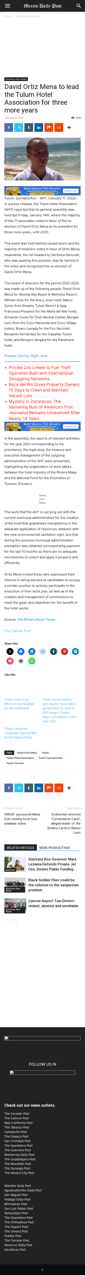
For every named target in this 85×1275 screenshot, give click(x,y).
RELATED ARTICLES (20, 848)
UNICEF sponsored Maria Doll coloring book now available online (22, 818)
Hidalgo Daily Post (17, 1199)
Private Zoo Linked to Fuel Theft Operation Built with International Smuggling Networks (41, 373)
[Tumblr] (28, 127)
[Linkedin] (38, 127)
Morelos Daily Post (17, 1186)
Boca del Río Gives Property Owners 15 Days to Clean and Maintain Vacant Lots (44, 390)
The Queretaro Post (18, 1217)
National (10, 869)
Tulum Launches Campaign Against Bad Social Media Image (20, 733)
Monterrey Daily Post (19, 1155)
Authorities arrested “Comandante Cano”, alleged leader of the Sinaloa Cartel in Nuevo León (64, 823)
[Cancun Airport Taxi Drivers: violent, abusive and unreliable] (15, 905)
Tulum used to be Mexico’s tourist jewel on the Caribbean (19, 704)
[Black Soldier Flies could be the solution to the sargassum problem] (15, 885)
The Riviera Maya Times (36, 619)
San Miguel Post (16, 1195)
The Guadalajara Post (20, 1159)
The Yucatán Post (16, 1113)
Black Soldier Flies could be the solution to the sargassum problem (53, 885)
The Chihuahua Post (19, 1222)
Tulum (45, 752)
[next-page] (14, 922)
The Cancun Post (17, 631)
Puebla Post (12, 1236)
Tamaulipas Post (16, 1213)
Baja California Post (18, 1123)
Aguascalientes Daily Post (22, 1190)
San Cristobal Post (17, 1141)
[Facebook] (8, 127)
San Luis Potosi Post (18, 1208)
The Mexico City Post (19, 1173)
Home (8, 16)
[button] (7, 6)
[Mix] (48, 127)
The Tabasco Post (16, 1127)
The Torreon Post (16, 1240)
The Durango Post (17, 1168)
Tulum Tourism (15, 763)
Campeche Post (15, 1132)
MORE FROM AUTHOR (54, 848)
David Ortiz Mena (27, 752)
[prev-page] (7, 922)
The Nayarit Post (16, 1227)
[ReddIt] (58, 127)
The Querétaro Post (18, 1145)
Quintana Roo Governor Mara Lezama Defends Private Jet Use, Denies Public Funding (52, 864)
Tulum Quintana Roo (51, 757)
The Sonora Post (16, 1231)
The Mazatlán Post (17, 1164)
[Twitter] (18, 127)
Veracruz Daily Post (18, 1245)
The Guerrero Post (17, 1150)
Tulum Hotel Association (20, 757)
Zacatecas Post (15, 1249)
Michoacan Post (15, 1204)
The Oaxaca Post (16, 1136)
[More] (69, 127)
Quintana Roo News (28, 16)
